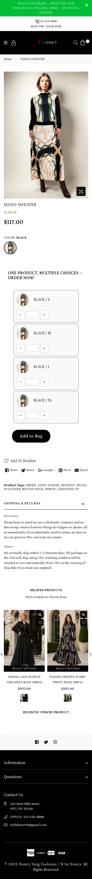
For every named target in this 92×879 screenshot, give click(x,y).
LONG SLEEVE (49, 485)
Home (8, 59)
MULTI (81, 485)
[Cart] (82, 42)
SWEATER (65, 489)
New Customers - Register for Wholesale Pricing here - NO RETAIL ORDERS (46, 8)
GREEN (30, 485)
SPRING (51, 489)
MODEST (68, 485)
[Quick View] (40, 614)
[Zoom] (81, 191)
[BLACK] (10, 247)
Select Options (24, 668)
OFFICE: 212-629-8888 (27, 817)
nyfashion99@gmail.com (28, 825)
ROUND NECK (32, 489)
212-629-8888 (48, 21)
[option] (46, 135)
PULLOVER (12, 489)
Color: (15, 237)
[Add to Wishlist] (40, 622)
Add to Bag (31, 436)
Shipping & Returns (22, 503)
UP (77, 489)
